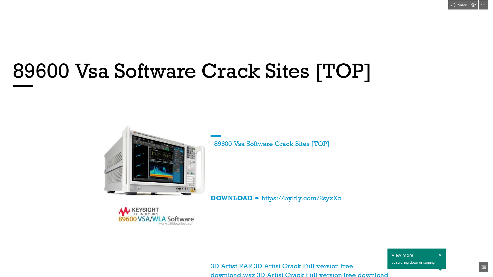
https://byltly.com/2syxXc (301, 198)
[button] (458, 4)
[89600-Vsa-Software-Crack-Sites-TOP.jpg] (151, 177)
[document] (246, 138)
